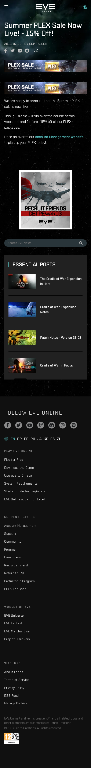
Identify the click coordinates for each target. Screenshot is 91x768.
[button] (85, 7)
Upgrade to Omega (18, 475)
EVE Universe (14, 615)
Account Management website (59, 137)
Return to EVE (14, 573)
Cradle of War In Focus (56, 365)
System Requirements (20, 483)
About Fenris (13, 672)
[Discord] (51, 425)
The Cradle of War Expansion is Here (61, 281)
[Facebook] (7, 425)
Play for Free (13, 459)
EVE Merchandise (17, 631)
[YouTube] (29, 425)
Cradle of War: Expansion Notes (58, 309)
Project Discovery (17, 639)
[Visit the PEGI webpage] (11, 738)
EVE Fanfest (13, 623)
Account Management (20, 525)
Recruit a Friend (16, 565)
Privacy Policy (14, 688)
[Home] (45, 11)
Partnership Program (19, 581)
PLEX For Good (15, 589)
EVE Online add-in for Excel (24, 499)
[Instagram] (62, 425)
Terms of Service (16, 680)
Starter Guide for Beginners (24, 491)
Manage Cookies (15, 703)
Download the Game (19, 467)
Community (12, 541)
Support (10, 533)
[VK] (73, 425)
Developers (12, 557)
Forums (10, 549)
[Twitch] (40, 425)
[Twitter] (18, 425)
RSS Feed (11, 695)
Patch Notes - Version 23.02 (60, 337)
